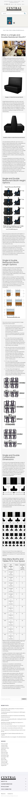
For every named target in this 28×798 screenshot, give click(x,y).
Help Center (19, 4)
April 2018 (3, 758)
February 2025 (4, 744)
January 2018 (4, 762)
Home (4, 30)
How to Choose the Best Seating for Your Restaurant (13, 726)
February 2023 (4, 752)
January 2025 (4, 745)
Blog (15, 4)
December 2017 (4, 764)
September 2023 (5, 748)
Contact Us (10, 793)
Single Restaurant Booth (19, 61)
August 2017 (3, 765)
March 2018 (3, 759)
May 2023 (3, 749)
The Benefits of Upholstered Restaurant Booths (12, 728)
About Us (12, 4)
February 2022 (4, 754)
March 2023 (4, 751)
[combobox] (14, 13)
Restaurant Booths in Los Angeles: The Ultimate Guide (13, 737)
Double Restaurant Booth (9, 142)
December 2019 (4, 756)
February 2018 (4, 761)
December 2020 (5, 755)
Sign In (23, 4)
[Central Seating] (14, 8)
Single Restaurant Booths (8, 101)
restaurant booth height (16, 233)
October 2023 (4, 746)
